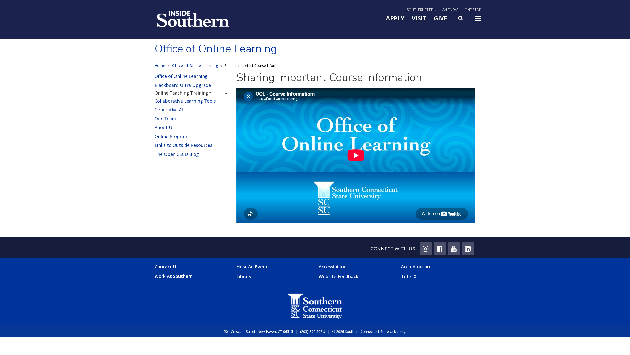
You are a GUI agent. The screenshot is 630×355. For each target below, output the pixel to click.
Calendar (450, 9)
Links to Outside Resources (183, 145)
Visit (419, 18)
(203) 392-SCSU (312, 331)
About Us (164, 127)
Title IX (408, 276)
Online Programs (172, 136)
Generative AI (169, 110)
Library (244, 276)
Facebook (440, 248)
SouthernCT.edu (421, 9)
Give (440, 18)
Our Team (165, 119)
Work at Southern (174, 276)
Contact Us (167, 267)
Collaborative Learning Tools (185, 101)
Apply (395, 18)
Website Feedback (338, 276)
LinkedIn (468, 248)
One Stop (473, 9)
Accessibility (332, 267)
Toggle (478, 20)
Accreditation (415, 267)
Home (160, 65)
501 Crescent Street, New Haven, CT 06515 (258, 331)
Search (461, 19)
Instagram (426, 248)
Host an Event (252, 267)
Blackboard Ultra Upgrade (183, 85)
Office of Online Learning (195, 65)
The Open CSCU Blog (177, 154)
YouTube (454, 248)
